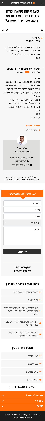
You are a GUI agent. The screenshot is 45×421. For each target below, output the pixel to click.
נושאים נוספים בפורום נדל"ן (23, 386)
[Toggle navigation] (42, 3)
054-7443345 (20, 161)
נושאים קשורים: (33, 125)
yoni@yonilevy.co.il (20, 164)
